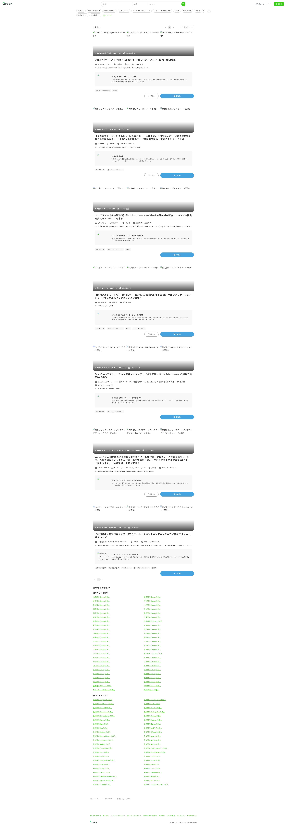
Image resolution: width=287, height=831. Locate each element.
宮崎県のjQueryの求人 (152, 682)
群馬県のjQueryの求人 (152, 613)
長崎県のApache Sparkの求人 (155, 700)
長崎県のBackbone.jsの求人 (103, 704)
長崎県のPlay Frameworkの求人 (156, 748)
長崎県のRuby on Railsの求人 (104, 760)
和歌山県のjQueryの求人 (153, 653)
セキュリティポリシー (134, 815)
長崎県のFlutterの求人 (152, 724)
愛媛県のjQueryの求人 (152, 670)
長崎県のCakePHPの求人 (102, 708)
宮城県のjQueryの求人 (152, 601)
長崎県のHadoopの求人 (102, 732)
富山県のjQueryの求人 (152, 625)
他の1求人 (151, 96)
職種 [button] (105, 4)
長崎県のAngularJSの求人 (102, 700)
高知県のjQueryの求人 (101, 674)
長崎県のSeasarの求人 (152, 760)
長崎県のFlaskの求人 (100, 724)
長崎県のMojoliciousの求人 (103, 740)
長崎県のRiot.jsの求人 (152, 756)
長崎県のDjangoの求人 (101, 720)
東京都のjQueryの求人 (101, 621)
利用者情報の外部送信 (150, 815)
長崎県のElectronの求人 (153, 720)
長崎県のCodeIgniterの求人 (154, 712)
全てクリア (107, 15)
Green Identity (192, 815)
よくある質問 (170, 815)
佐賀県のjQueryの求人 (101, 678)
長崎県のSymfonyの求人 (153, 772)
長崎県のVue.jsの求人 (152, 780)
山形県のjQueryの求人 (152, 605)
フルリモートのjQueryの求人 (104, 690)
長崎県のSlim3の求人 (152, 764)
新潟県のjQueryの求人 (101, 625)
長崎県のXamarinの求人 (102, 784)
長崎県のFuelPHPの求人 (153, 728)
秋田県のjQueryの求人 (101, 605)
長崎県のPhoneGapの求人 (103, 748)
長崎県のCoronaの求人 (152, 716)
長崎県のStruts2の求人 (102, 772)
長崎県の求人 (109, 799)
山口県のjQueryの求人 (101, 666)
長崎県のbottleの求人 (152, 704)
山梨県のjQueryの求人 (101, 633)
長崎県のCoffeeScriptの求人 (104, 716)
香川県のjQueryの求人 (101, 670)
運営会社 (106, 815)
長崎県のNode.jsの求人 (101, 744)
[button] (124, 4)
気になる (177, 96)
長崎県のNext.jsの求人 (152, 740)
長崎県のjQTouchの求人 (153, 732)
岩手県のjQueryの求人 (101, 601)
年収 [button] (135, 4)
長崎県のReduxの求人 (101, 756)
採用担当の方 (259, 4)
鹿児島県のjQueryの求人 (102, 686)
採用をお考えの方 (95, 815)
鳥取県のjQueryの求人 (101, 657)
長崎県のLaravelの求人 (152, 736)
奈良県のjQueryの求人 (101, 653)
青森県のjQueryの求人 (152, 597)
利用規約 (162, 815)
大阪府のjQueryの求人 (101, 649)
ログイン (269, 4)
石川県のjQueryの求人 (101, 629)
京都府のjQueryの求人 (152, 645)
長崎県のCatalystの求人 (153, 708)
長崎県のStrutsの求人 (152, 768)
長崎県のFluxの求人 (100, 728)
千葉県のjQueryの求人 (152, 617)
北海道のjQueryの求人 (101, 597)
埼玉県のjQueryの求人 (101, 617)
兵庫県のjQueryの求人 (152, 649)
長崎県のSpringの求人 (101, 768)
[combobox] (186, 27)
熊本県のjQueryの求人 (152, 678)
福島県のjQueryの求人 (101, 609)
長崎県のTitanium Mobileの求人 (105, 776)
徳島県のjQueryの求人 (152, 666)
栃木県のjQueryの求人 (101, 613)
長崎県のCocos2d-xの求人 (103, 712)
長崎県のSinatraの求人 (101, 764)
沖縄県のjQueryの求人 (152, 686)
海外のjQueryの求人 (151, 690)
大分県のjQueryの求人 (101, 682)
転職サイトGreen (95, 799)
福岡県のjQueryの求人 (152, 674)
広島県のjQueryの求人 (152, 662)
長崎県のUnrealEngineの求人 (104, 780)
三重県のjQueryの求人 (152, 641)
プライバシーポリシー (118, 815)
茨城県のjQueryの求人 (152, 609)
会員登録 (279, 4)
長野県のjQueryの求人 (152, 633)
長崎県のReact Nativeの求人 (154, 752)
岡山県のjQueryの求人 (101, 662)
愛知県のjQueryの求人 (101, 641)
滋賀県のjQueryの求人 (101, 645)
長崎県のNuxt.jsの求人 (152, 744)
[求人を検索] (183, 4)
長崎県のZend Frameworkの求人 (156, 784)
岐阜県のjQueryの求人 (101, 637)
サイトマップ (181, 815)
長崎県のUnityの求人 (152, 776)
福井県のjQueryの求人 (152, 629)
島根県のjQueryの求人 (152, 657)
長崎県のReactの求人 (101, 752)
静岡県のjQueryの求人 (152, 637)
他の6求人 (151, 175)
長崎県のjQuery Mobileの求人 (104, 736)
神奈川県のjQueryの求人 (153, 621)
